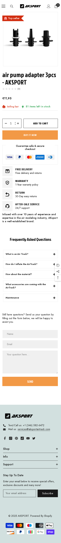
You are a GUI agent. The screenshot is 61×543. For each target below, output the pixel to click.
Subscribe (47, 493)
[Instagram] (10, 438)
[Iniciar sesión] (48, 6)
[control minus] (4, 123)
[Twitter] (34, 438)
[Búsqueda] (12, 6)
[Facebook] (5, 438)
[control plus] (19, 123)
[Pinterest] (16, 438)
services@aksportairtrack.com (34, 429)
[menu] (3, 6)
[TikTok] (22, 438)
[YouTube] (28, 438)
